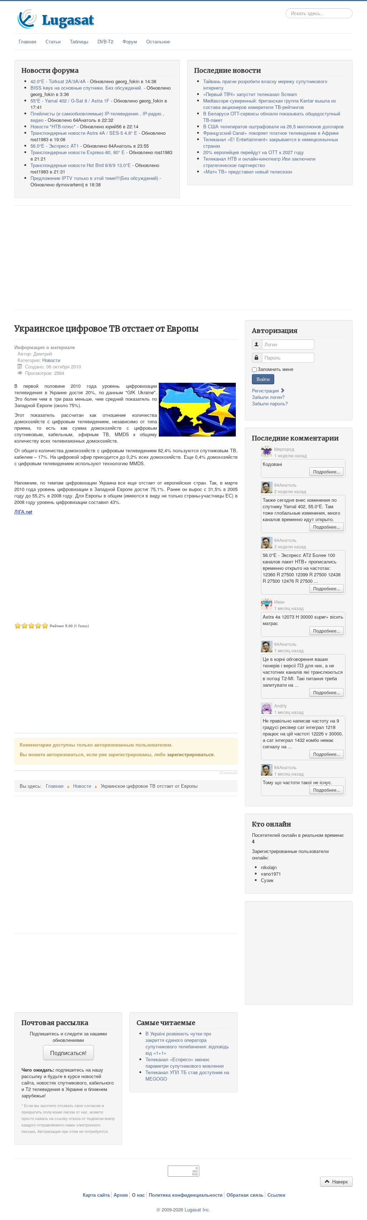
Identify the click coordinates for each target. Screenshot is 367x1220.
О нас (138, 1195)
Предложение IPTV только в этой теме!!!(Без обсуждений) (94, 178)
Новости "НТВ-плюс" (53, 126)
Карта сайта (96, 1195)
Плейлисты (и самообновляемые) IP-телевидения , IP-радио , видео (97, 116)
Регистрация (266, 390)
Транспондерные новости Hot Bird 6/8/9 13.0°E (80, 165)
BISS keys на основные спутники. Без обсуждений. (86, 87)
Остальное (158, 41)
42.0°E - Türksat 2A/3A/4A (58, 81)
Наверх (339, 1181)
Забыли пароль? (270, 403)
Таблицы (79, 41)
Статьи (53, 41)
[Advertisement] (183, 258)
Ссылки (276, 1195)
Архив (121, 1195)
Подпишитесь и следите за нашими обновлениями (68, 1036)
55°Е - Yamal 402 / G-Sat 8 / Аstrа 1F (69, 100)
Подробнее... (326, 471)
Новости (51, 360)
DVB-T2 (105, 41)
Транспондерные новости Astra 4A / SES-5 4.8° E (83, 132)
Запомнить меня (275, 369)
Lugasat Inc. (197, 1209)
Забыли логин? (268, 397)
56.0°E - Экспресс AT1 (54, 145)
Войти (263, 379)
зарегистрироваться (190, 754)
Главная (27, 41)
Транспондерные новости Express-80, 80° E (77, 152)
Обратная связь (245, 1195)
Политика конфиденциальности (186, 1195)
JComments (228, 773)
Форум (130, 41)
